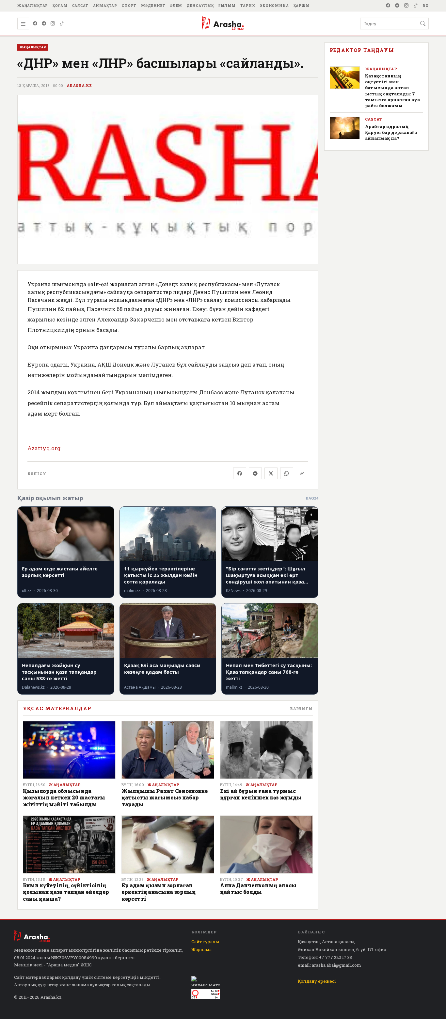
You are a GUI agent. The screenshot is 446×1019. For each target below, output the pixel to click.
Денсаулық (200, 5)
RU (425, 5)
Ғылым (227, 5)
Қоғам (60, 5)
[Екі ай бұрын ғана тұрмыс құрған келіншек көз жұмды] (266, 750)
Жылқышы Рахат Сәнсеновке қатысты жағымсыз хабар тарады (164, 797)
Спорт (129, 5)
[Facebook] (388, 5)
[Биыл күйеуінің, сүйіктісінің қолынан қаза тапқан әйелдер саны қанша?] (69, 844)
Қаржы (302, 5)
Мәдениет (153, 5)
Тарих (247, 5)
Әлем (176, 5)
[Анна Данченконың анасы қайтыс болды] (266, 844)
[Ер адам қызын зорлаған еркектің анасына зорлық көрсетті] (167, 844)
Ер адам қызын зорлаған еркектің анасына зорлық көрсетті (158, 892)
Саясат (80, 5)
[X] (271, 473)
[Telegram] (397, 5)
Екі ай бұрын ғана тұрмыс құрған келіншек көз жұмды (261, 794)
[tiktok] (415, 5)
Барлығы (301, 708)
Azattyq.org (43, 448)
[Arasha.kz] (223, 23)
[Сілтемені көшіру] (302, 473)
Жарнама (201, 949)
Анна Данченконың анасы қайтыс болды (258, 888)
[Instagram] (406, 5)
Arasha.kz (79, 85)
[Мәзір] (23, 23)
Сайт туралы (205, 942)
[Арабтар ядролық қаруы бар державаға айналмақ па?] (345, 128)
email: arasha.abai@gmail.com (329, 965)
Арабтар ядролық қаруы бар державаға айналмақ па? (391, 132)
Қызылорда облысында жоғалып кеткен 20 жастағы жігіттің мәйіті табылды (64, 797)
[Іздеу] (423, 23)
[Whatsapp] (286, 473)
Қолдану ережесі (317, 981)
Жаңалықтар (32, 5)
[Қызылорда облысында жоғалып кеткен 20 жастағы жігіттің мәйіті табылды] (69, 750)
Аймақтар (105, 5)
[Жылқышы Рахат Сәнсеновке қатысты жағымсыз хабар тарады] (167, 750)
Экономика (274, 5)
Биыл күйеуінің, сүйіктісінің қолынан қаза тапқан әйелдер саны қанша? (66, 892)
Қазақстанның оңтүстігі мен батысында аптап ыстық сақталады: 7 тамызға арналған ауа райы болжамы (392, 90)
